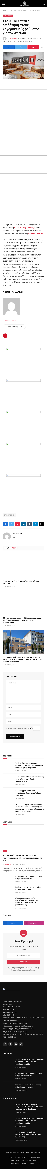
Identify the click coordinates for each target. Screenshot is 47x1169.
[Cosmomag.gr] (25, 3)
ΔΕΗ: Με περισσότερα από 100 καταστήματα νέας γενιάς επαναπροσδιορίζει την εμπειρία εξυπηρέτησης (22, 620)
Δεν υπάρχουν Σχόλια (24, 41)
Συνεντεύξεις (14, 1163)
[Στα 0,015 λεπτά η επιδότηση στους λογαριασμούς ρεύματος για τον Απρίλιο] (23, 65)
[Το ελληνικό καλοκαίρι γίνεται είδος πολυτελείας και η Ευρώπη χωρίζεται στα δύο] (8, 779)
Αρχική (5, 10)
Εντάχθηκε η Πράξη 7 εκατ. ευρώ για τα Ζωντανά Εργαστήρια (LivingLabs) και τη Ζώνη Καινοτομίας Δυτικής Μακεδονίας (22, 659)
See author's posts (14, 327)
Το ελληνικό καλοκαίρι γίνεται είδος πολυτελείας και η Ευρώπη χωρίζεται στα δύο (29, 779)
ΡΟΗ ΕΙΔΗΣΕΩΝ (35, 1157)
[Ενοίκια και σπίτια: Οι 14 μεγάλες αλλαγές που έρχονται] (23, 566)
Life (5, 851)
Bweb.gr (24, 1152)
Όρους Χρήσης (16, 970)
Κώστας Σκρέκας (35, 234)
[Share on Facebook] (9, 47)
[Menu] (3, 3)
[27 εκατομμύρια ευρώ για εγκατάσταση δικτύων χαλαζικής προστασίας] (8, 793)
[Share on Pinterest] (33, 47)
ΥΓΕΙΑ (29, 1160)
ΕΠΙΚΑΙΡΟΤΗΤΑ (8, 15)
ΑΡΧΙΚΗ (11, 1157)
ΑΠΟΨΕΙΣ (36, 1160)
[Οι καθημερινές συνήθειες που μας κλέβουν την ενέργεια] (8, 879)
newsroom (13, 38)
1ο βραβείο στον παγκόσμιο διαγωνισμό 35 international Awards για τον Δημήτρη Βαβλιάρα (29, 765)
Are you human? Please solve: (17, 728)
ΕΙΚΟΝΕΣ (24, 1163)
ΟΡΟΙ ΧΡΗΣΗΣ (35, 1163)
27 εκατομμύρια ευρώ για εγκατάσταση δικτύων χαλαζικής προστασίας (28, 793)
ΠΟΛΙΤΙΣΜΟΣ (14, 1160)
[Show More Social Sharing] (42, 47)
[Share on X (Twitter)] (21, 47)
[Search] (43, 3)
